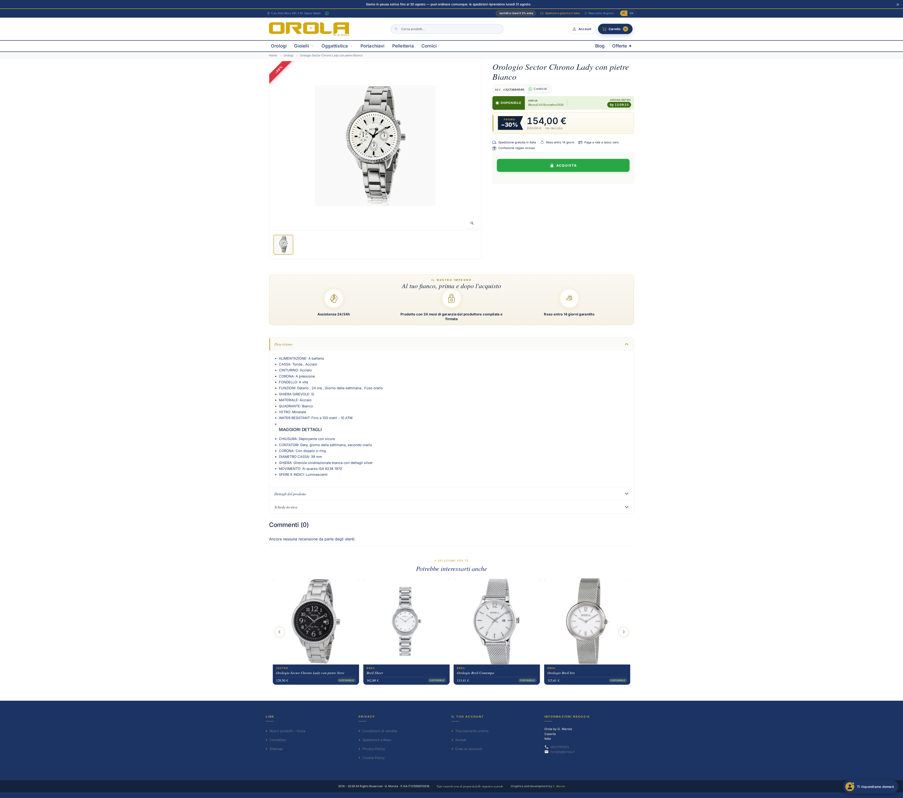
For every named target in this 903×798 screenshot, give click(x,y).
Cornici (429, 46)
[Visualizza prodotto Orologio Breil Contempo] (497, 621)
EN (631, 13)
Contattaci (277, 740)
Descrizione (283, 344)
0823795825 (560, 747)
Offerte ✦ (622, 46)
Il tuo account (468, 716)
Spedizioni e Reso (376, 740)
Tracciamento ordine (471, 731)
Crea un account (468, 749)
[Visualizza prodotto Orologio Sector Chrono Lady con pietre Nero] (316, 621)
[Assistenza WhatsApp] (326, 13)
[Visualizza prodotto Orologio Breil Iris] (587, 621)
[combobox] (447, 29)
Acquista (566, 165)
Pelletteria (403, 46)
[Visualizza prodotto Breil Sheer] (406, 621)
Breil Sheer (375, 672)
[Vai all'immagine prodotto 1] (283, 245)
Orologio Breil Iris (561, 672)
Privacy (367, 716)
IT (623, 13)
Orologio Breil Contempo (475, 672)
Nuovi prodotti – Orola (287, 731)
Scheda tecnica (285, 506)
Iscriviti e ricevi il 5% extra (516, 13)
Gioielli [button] (301, 46)
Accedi (460, 740)
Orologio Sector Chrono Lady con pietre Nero (310, 672)
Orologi (279, 46)
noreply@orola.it (562, 752)
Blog (600, 46)
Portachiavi (372, 46)
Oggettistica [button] (334, 46)
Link (270, 716)
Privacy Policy (373, 749)
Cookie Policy (373, 758)
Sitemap (276, 749)
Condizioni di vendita (379, 731)
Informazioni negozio (567, 716)
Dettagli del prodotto (290, 493)
